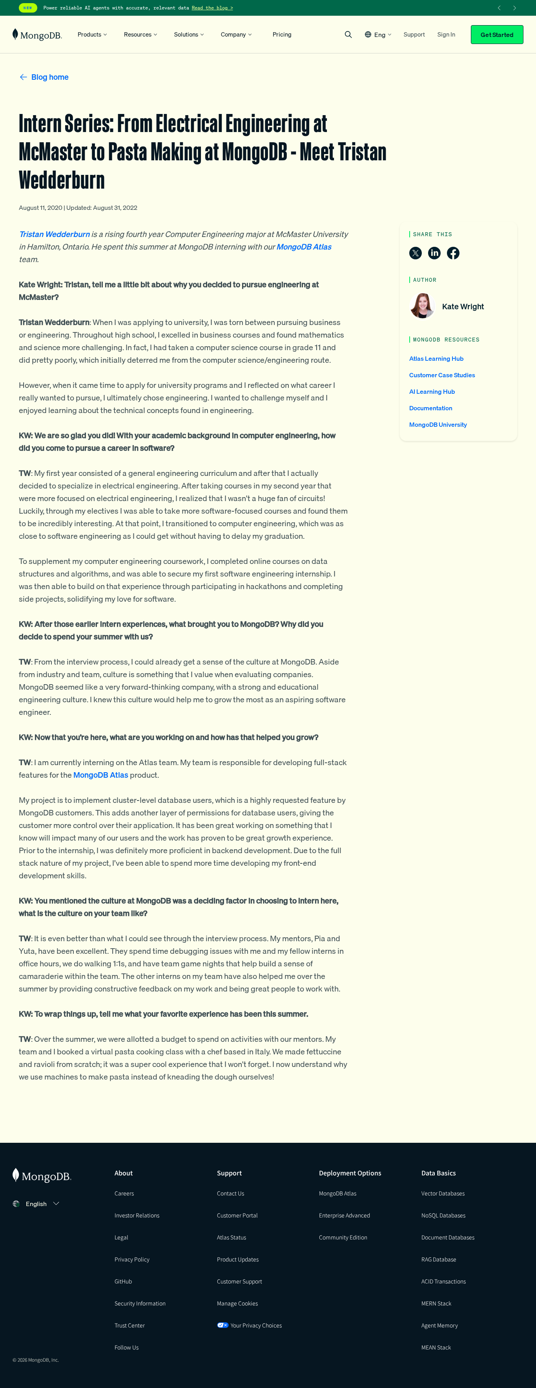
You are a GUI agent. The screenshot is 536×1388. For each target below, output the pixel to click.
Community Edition (343, 1237)
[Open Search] (348, 34)
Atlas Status (231, 1237)
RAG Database (438, 1259)
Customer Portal (237, 1215)
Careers (124, 1193)
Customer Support (239, 1281)
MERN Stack (436, 1303)
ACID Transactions (443, 1281)
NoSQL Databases (443, 1215)
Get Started (497, 34)
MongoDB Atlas (337, 1193)
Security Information (140, 1303)
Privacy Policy (132, 1259)
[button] (378, 34)
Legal (121, 1237)
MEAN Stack (436, 1347)
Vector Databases (443, 1193)
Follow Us (127, 1347)
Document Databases (447, 1237)
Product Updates (238, 1259)
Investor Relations (137, 1215)
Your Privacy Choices (256, 1325)
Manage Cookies (237, 1303)
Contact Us (230, 1193)
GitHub (123, 1281)
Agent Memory (439, 1325)
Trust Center (130, 1325)
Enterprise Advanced (344, 1215)
